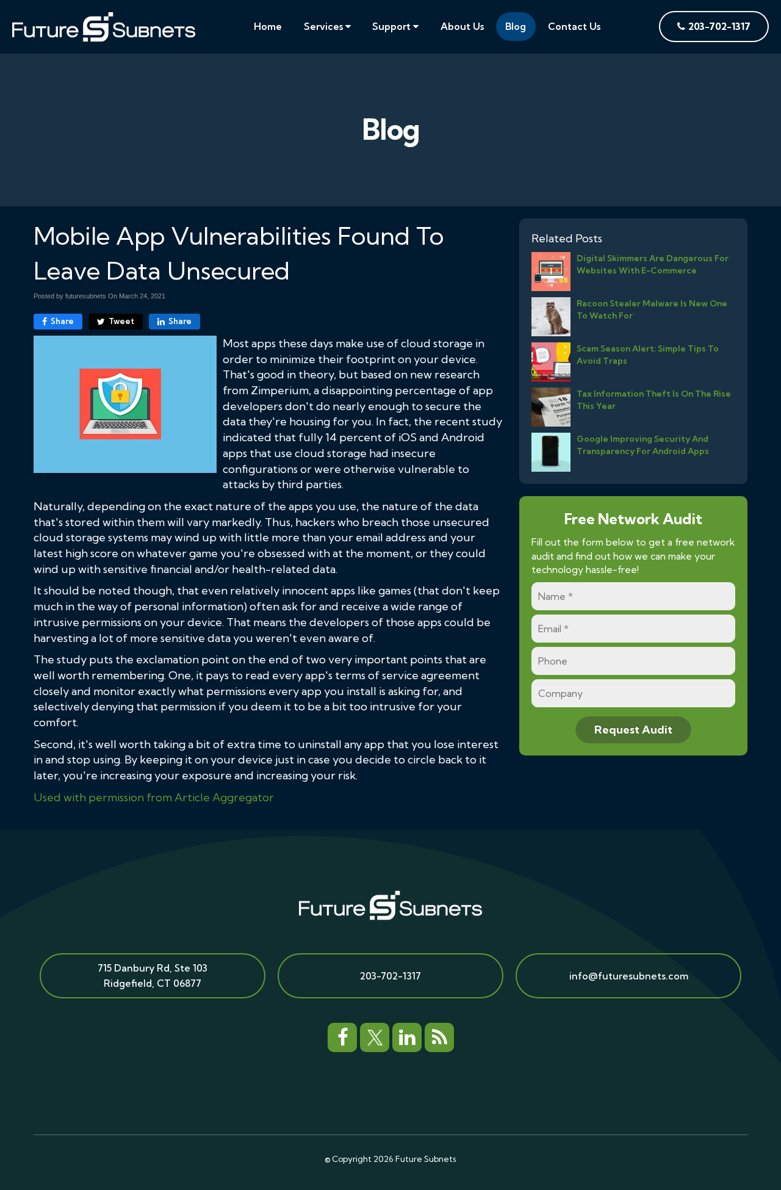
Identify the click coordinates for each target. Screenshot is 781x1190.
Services (324, 26)
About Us (462, 26)
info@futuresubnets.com (628, 976)
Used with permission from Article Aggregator (154, 797)
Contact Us (574, 26)
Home (268, 26)
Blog (515, 26)
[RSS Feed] (439, 1035)
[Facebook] (342, 1035)
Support (392, 26)
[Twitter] (374, 1035)
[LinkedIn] (407, 1035)
